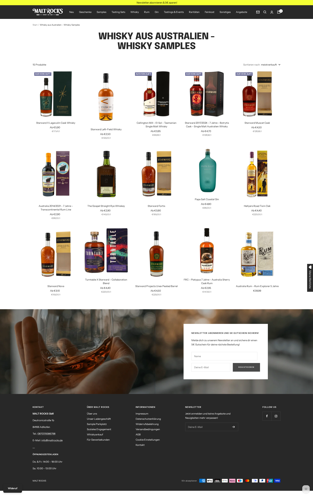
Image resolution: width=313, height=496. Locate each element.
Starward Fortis (156, 205)
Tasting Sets (118, 12)
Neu (71, 12)
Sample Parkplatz (97, 424)
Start (35, 24)
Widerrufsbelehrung (147, 424)
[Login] (271, 12)
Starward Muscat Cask (257, 122)
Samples (101, 12)
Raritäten (194, 12)
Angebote (241, 12)
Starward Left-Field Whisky (106, 129)
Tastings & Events (174, 12)
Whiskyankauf (95, 434)
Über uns (92, 413)
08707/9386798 (46, 433)
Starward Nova (55, 286)
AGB (138, 434)
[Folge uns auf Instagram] (275, 416)
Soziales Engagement (99, 429)
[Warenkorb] (278, 12)
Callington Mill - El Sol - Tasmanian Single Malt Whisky (156, 124)
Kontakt (140, 444)
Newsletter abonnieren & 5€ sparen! (157, 2)
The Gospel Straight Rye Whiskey (106, 205)
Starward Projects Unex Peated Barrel (156, 286)
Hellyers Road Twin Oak (257, 205)
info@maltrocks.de (52, 440)
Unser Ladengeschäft (99, 418)
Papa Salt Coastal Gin (207, 199)
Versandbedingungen (148, 429)
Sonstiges (225, 12)
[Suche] (264, 12)
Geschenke (85, 12)
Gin (157, 12)
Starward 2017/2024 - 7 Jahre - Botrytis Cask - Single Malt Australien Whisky (207, 124)
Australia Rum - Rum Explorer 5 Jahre (257, 286)
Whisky (134, 12)
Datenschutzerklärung (148, 418)
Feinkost (209, 12)
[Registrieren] (233, 427)
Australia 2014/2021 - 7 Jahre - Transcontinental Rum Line (56, 207)
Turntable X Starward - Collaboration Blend (106, 281)
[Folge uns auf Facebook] (266, 416)
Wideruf (12, 488)
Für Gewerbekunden (98, 439)
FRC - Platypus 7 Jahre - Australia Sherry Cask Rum (207, 281)
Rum (146, 12)
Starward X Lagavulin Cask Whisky (55, 122)
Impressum (142, 413)
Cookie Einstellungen (148, 439)
